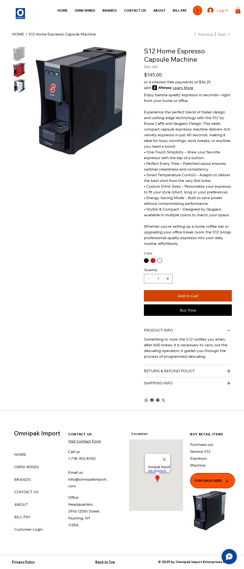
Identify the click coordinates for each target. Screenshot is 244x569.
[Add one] (168, 278)
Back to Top (105, 562)
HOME (20, 454)
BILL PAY (22, 516)
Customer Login (28, 529)
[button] (238, 10)
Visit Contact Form (84, 441)
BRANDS (22, 479)
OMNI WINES (26, 466)
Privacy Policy (23, 562)
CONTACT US (26, 491)
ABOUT (21, 504)
